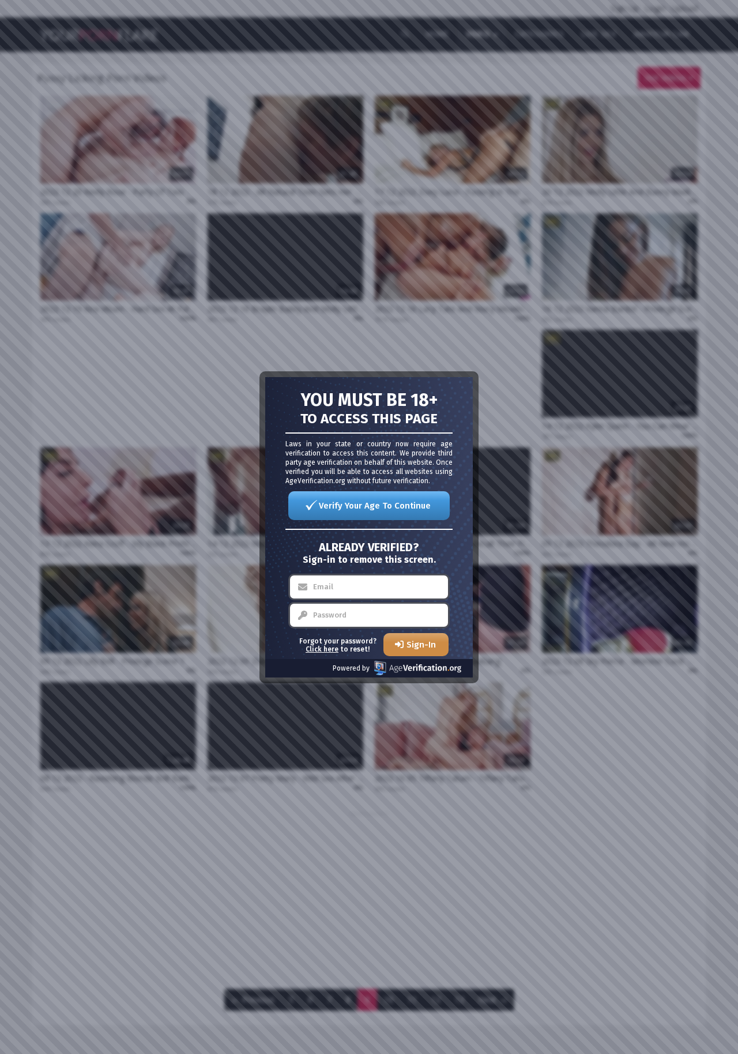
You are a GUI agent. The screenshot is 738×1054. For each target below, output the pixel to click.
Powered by (351, 668)
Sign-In (421, 644)
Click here (322, 649)
